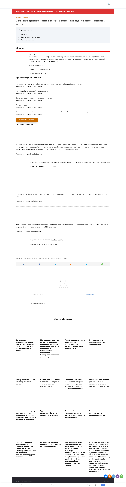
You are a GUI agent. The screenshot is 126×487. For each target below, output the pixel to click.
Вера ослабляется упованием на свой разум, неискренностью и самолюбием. (75, 414)
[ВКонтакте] (106, 476)
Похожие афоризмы (28, 40)
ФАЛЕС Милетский (49, 227)
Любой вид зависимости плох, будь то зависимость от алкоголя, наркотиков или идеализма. (75, 344)
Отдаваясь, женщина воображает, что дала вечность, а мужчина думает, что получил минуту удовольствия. (74, 384)
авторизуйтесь (90, 294)
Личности (31, 11)
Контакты (107, 482)
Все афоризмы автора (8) (27, 120)
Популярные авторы (45, 11)
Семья (65, 258)
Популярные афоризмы (65, 11)
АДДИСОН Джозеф (103, 162)
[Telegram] (114, 476)
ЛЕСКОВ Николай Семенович (67, 149)
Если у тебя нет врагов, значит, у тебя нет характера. (26, 382)
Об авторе (24, 34)
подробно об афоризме (33, 86)
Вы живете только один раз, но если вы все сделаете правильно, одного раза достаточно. (99, 383)
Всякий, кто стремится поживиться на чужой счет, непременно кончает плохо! (50, 383)
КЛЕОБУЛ (20, 24)
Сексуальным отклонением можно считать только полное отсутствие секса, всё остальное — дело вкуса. (25, 345)
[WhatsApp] (121, 476)
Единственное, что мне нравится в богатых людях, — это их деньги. (50, 413)
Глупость (19, 258)
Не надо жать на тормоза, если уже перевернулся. (97, 342)
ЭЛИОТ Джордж (57, 240)
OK (103, 485)
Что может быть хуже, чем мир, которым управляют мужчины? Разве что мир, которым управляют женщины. (26, 415)
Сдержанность (56, 258)
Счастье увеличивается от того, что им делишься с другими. (99, 413)
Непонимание (44, 258)
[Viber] (117, 476)
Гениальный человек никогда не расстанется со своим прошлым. (50, 444)
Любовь (35, 258)
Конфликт (27, 258)
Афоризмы (20, 11)
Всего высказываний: (37, 65)
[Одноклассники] (110, 476)
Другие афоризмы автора (30, 37)
